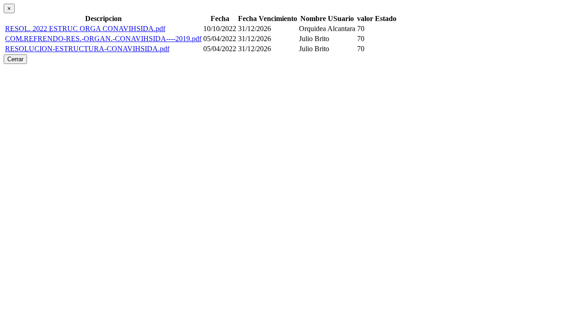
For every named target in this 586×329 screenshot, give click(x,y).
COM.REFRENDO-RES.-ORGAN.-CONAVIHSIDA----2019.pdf (103, 38)
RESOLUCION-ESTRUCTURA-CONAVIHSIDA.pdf (87, 49)
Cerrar (15, 59)
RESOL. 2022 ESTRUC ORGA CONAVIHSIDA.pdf (85, 28)
